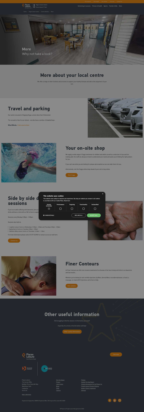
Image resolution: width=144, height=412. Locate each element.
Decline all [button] (79, 215)
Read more (67, 200)
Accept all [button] (94, 215)
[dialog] (72, 206)
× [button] (102, 193)
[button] (48, 215)
